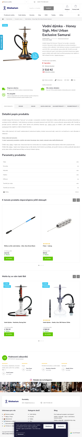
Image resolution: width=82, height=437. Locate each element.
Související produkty (58, 106)
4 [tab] (43, 265)
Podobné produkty (72, 106)
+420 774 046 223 (47, 403)
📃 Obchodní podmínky (9, 423)
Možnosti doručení (49, 66)
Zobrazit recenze (19, 359)
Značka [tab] (46, 106)
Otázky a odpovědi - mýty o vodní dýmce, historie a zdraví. (64, 417)
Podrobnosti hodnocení (63, 38)
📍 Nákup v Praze (8, 416)
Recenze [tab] (21, 106)
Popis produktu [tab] (8, 106)
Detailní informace (59, 55)
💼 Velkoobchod (8, 419)
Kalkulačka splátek (50, 72)
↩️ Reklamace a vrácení (9, 421)
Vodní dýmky (33, 414)
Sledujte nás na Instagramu (42, 380)
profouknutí (68, 53)
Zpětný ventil (51, 124)
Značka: (47, 85)
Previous (74, 200)
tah (74, 51)
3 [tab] (41, 265)
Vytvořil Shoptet (76, 433)
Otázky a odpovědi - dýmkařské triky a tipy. (64, 420)
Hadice (31, 419)
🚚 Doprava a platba (7, 2)
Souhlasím (61, 426)
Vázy (31, 421)
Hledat (48, 8)
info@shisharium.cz (30, 403)
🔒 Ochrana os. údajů (9, 426)
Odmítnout (48, 426)
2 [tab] (40, 265)
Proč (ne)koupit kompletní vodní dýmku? (64, 414)
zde (17, 430)
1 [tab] (38, 265)
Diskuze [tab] (33, 106)
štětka (11, 145)
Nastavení (20, 434)
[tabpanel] (21, 233)
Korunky (32, 416)
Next (78, 200)
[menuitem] (9, 15)
